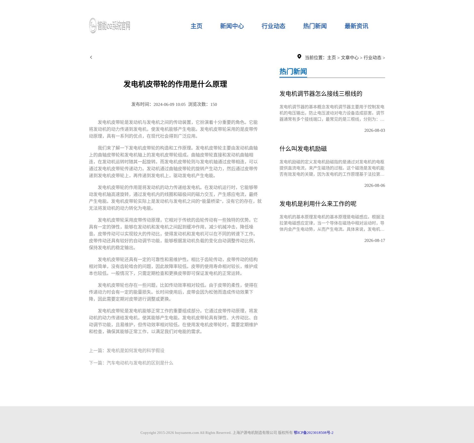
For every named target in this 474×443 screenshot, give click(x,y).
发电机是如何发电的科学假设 (135, 350)
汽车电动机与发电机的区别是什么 (140, 363)
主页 (196, 26)
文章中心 (350, 57)
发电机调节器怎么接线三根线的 (320, 94)
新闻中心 (232, 26)
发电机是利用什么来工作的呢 (317, 204)
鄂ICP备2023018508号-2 (314, 433)
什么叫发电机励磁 (303, 149)
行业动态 (273, 26)
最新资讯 (356, 26)
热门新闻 (315, 26)
